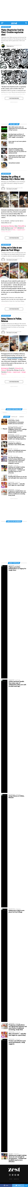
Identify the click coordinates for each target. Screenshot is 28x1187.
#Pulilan (9, 372)
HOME (10, 1179)
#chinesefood (18, 368)
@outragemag (4, 226)
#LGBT (15, 228)
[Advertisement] (14, 10)
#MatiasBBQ (21, 226)
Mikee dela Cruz (10, 46)
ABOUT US (16, 1179)
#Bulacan (3, 370)
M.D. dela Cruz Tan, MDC (12, 188)
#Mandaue (11, 226)
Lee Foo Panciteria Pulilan (14, 357)
